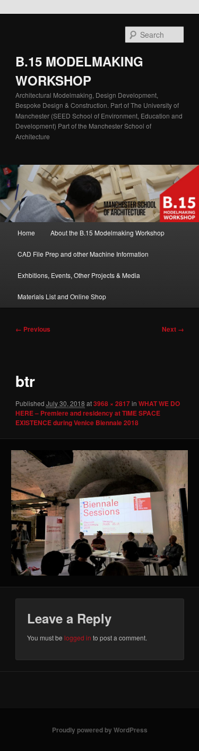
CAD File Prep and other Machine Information (83, 253)
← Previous (32, 329)
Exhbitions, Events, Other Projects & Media (79, 275)
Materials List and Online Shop (62, 296)
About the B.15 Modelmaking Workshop (107, 232)
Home (26, 232)
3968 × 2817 (111, 403)
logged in (77, 637)
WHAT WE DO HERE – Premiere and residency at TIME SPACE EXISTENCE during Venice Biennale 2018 (97, 413)
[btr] (99, 513)
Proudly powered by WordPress (100, 730)
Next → (173, 329)
